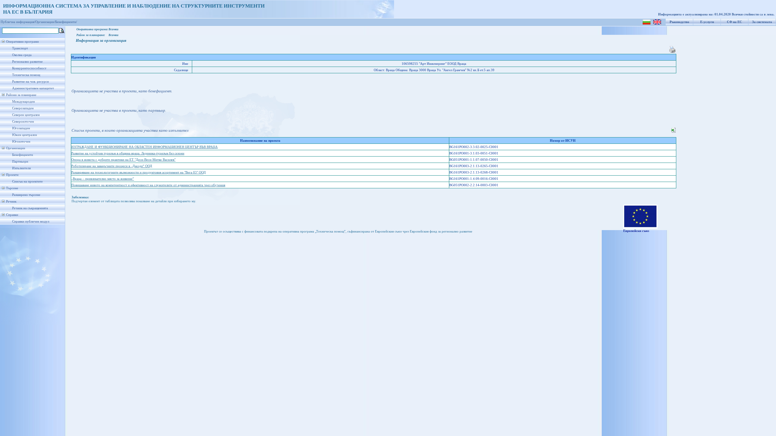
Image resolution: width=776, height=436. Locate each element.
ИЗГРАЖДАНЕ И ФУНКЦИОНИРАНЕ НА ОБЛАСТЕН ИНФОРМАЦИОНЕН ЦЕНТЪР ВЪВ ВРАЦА (144, 147)
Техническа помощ (26, 75)
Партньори (20, 161)
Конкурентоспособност (29, 68)
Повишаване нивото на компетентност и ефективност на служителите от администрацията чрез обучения (148, 185)
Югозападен (21, 128)
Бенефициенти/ (66, 22)
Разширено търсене (26, 195)
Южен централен (24, 135)
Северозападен (23, 108)
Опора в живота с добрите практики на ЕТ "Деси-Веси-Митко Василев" (123, 159)
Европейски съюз (636, 231)
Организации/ (45, 22)
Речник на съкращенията (30, 208)
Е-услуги (707, 22)
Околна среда (22, 55)
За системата (762, 22)
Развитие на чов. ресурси (30, 81)
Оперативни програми (22, 41)
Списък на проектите (27, 181)
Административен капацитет (33, 88)
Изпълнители (21, 168)
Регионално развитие (27, 61)
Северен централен (26, 115)
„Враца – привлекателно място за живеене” (102, 178)
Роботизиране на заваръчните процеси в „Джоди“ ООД (111, 166)
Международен (23, 101)
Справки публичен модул (30, 221)
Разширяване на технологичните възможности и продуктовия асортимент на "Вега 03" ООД (138, 172)
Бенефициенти (22, 155)
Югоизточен (21, 141)
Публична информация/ (18, 22)
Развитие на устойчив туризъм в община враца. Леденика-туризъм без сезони (127, 153)
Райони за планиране (21, 95)
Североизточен (23, 121)
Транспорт (20, 48)
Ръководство (679, 22)
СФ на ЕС (734, 22)
